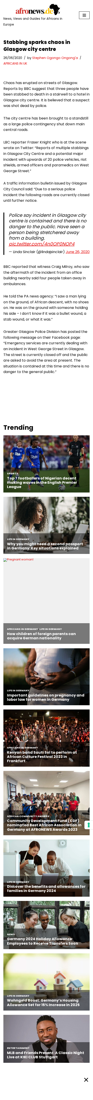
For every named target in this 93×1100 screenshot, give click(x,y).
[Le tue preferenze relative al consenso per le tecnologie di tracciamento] (88, 825)
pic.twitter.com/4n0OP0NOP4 (41, 244)
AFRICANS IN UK (15, 63)
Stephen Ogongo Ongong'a (55, 58)
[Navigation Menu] (84, 15)
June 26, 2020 (78, 251)
